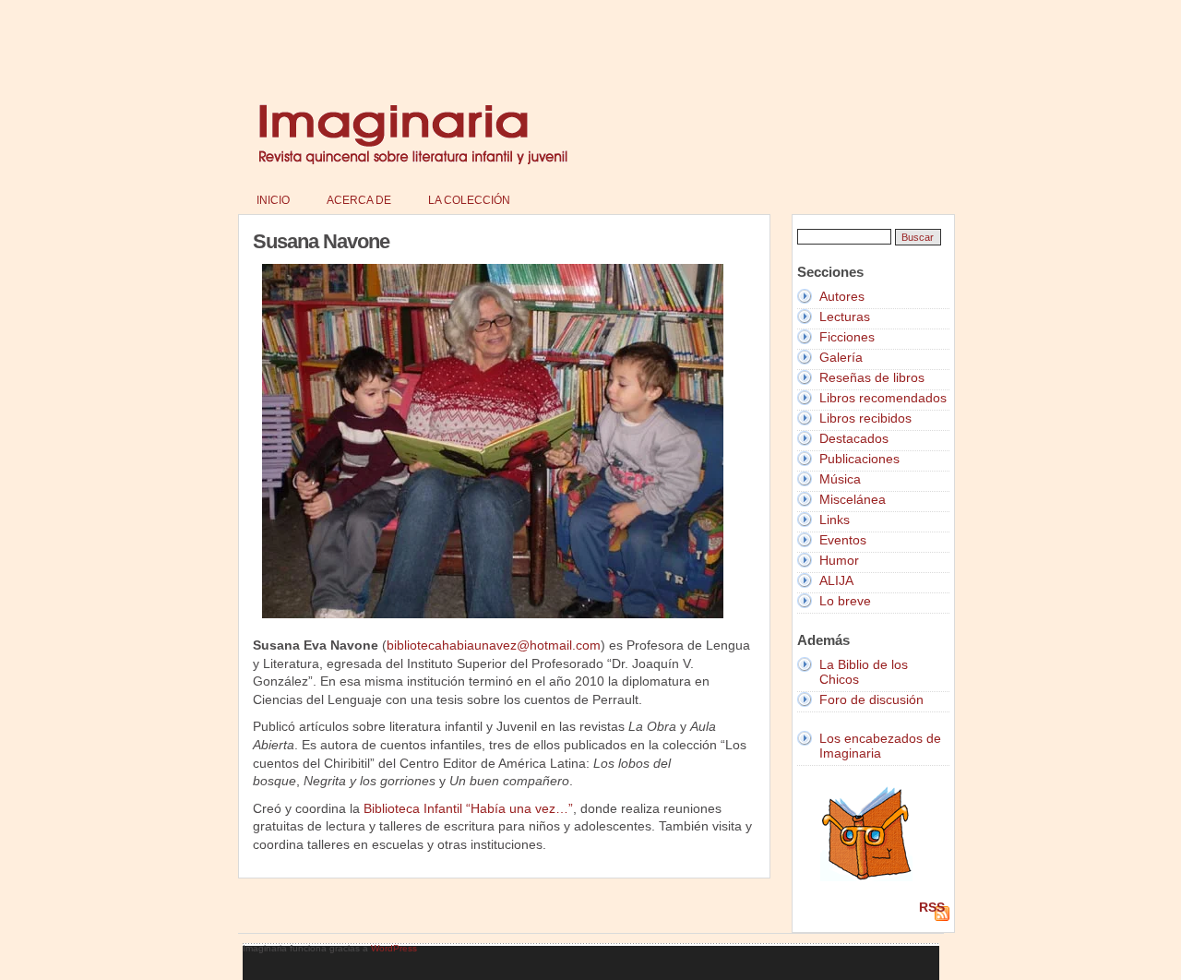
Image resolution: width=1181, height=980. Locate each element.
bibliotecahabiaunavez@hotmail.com (494, 645)
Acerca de (359, 200)
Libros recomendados (883, 397)
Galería (841, 357)
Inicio (273, 200)
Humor (839, 560)
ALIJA (836, 580)
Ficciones (847, 336)
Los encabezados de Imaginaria (880, 745)
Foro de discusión (871, 699)
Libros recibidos (865, 418)
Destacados (854, 438)
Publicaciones (859, 458)
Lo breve (845, 600)
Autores (842, 296)
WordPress (394, 948)
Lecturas (844, 316)
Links (834, 519)
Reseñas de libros (872, 377)
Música (840, 479)
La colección (469, 200)
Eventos (842, 539)
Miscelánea (852, 499)
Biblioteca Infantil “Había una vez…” (468, 808)
